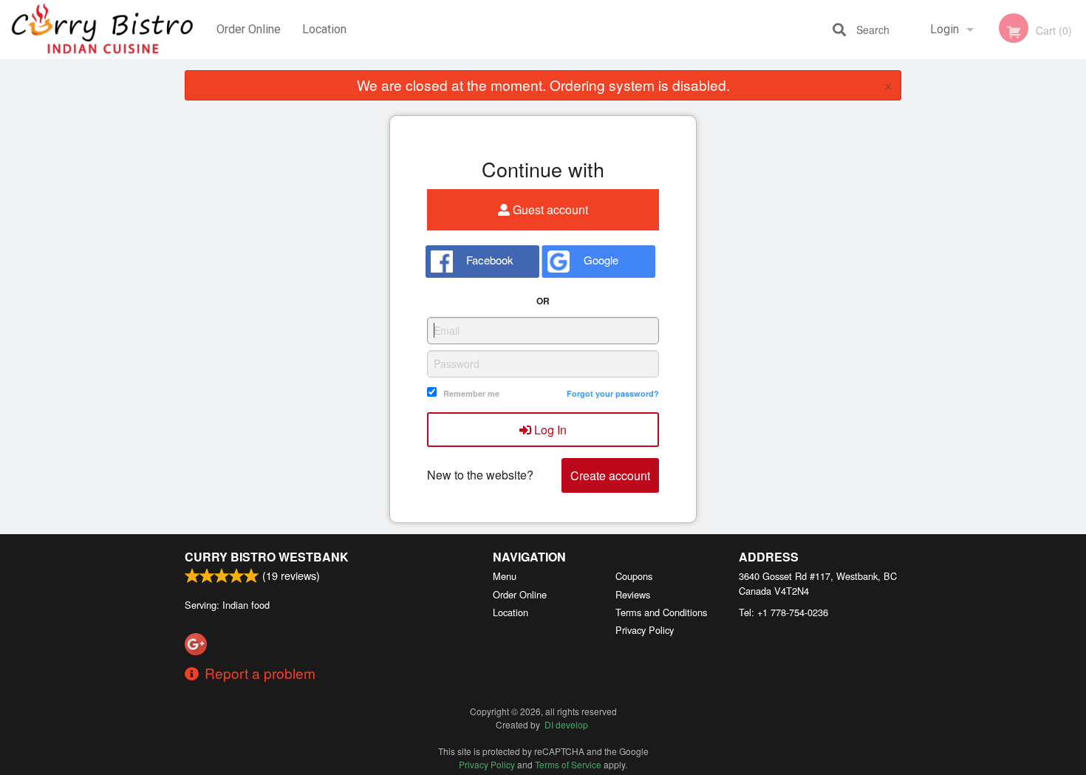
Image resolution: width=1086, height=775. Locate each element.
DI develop (566, 724)
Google (599, 259)
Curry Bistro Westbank (267, 556)
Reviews (632, 594)
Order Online (248, 29)
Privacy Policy (644, 630)
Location (324, 29)
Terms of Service (568, 764)
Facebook (488, 259)
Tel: (783, 612)
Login (944, 29)
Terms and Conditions (661, 612)
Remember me (471, 393)
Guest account (549, 209)
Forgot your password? (613, 393)
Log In (549, 429)
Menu (504, 576)
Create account (610, 475)
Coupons (633, 576)
